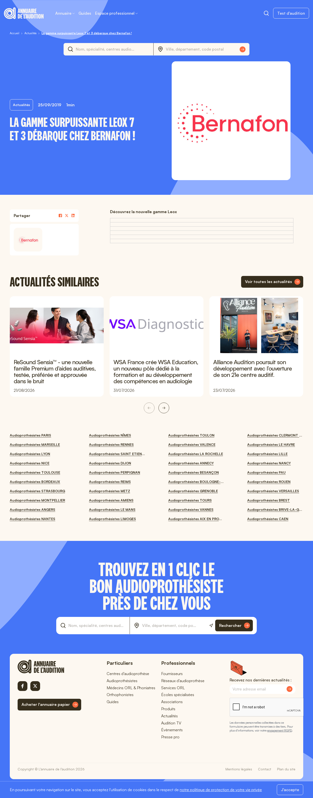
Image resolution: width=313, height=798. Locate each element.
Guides (84, 13)
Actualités (169, 715)
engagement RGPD (279, 730)
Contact (264, 769)
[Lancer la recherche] (243, 49)
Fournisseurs (172, 673)
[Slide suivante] (163, 408)
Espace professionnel (114, 13)
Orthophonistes (120, 694)
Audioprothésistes (122, 680)
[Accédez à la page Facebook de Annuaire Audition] (22, 686)
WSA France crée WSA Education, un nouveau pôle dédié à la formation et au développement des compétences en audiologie (155, 371)
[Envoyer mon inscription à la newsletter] (289, 689)
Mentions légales (238, 769)
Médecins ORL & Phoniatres (131, 687)
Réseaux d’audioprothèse (182, 680)
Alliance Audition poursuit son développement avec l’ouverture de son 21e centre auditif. (252, 368)
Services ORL (173, 687)
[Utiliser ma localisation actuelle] (211, 625)
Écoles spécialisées (177, 694)
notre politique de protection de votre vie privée (221, 789)
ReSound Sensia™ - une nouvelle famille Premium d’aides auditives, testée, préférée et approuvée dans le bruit (55, 371)
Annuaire (63, 13)
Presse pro (170, 736)
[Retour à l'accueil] (49, 666)
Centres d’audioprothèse (128, 673)
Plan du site (286, 769)
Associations (172, 701)
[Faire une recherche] (266, 13)
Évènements (172, 729)
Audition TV (171, 723)
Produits (168, 708)
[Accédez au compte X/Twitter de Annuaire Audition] (35, 686)
